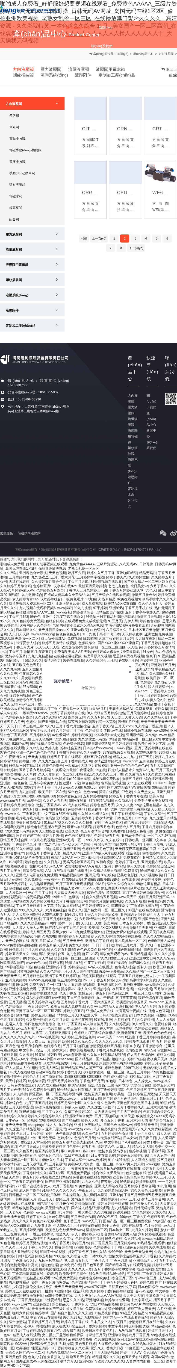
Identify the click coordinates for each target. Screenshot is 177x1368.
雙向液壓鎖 (17, 185)
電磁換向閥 (17, 138)
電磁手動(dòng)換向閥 (25, 150)
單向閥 (14, 127)
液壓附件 (83, 75)
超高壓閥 (15, 208)
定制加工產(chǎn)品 (116, 75)
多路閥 (14, 115)
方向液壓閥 (23, 69)
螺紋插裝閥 (23, 75)
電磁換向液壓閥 (29, 533)
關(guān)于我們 (151, 401)
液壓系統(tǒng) (54, 75)
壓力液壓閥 (51, 69)
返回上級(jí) (171, 72)
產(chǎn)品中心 (151, 418)
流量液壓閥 (78, 69)
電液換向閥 (17, 161)
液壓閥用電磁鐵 (110, 69)
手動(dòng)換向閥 (22, 173)
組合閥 (14, 219)
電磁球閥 (15, 196)
